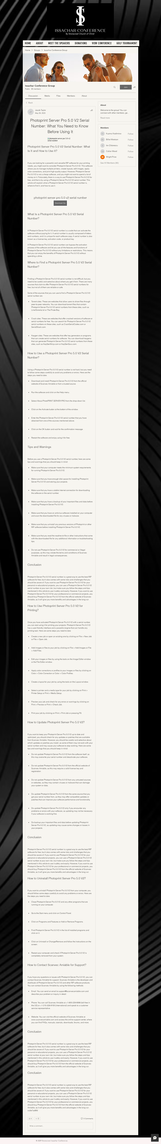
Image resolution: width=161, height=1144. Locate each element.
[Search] (114, 87)
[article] (60, 619)
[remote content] (60, 139)
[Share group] (134, 87)
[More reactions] (37, 1118)
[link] (33, 96)
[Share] (91, 110)
